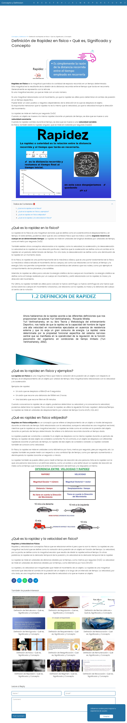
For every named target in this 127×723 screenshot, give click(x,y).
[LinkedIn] (30, 580)
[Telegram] (35, 580)
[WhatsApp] (24, 580)
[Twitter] (19, 580)
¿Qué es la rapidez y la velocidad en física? (35, 218)
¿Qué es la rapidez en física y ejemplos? (33, 211)
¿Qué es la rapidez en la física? (29, 208)
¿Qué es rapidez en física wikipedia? (32, 214)
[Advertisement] (63, 20)
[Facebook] (14, 580)
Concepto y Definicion (12, 2)
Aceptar (106, 716)
